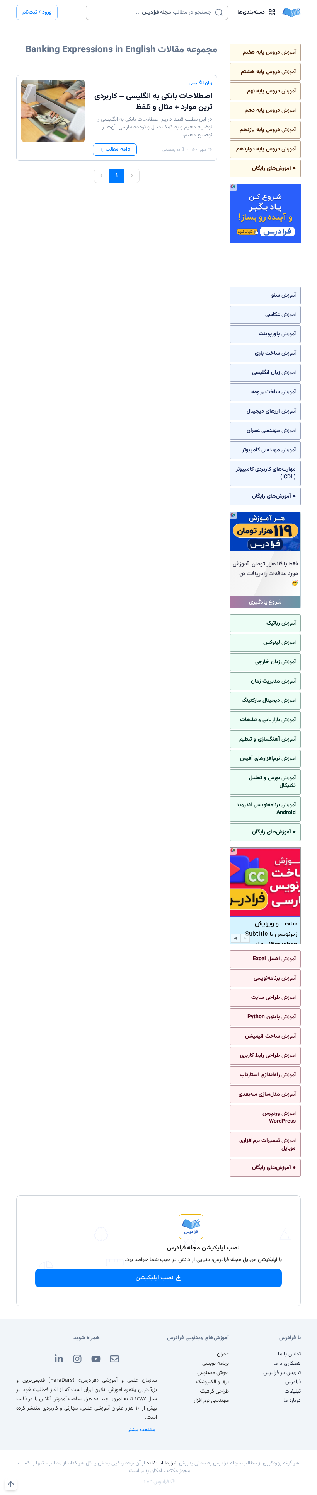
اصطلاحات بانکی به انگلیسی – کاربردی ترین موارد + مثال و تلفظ (153, 101)
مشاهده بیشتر (141, 1430)
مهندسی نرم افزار (211, 1400)
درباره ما (292, 1400)
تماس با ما (289, 1354)
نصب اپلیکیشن (155, 1278)
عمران (223, 1354)
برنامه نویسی (215, 1363)
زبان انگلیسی (200, 83)
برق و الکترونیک (212, 1382)
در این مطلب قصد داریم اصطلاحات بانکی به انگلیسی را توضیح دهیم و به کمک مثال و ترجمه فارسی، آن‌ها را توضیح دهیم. (154, 127)
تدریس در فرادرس (282, 1373)
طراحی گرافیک (214, 1391)
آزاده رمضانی (173, 150)
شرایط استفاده (162, 1463)
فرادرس (293, 1382)
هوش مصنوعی (213, 1373)
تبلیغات (293, 1391)
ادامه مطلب (119, 149)
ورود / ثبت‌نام (36, 12)
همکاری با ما (287, 1363)
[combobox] (152, 12)
